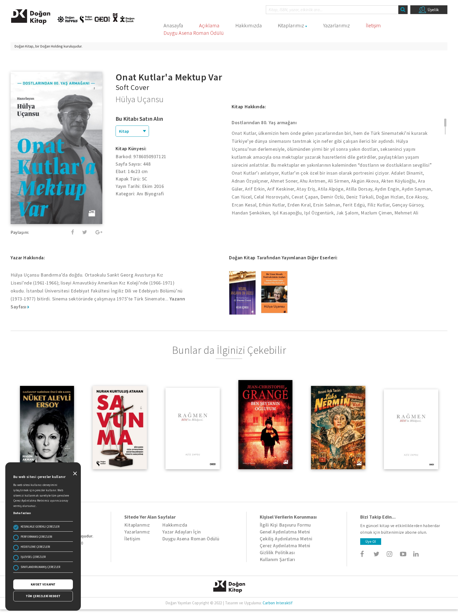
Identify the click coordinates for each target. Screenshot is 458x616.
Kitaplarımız (291, 25)
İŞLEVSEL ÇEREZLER (33, 557)
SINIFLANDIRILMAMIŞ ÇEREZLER (40, 567)
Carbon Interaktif (278, 602)
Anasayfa (173, 25)
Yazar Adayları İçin (181, 532)
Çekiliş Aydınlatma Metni (286, 539)
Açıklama (209, 25)
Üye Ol (370, 541)
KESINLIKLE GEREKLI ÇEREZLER (40, 526)
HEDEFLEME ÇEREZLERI (35, 547)
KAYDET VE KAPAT (43, 584)
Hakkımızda (248, 25)
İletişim (373, 25)
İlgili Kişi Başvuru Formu (285, 525)
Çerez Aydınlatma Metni (285, 545)
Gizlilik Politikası (277, 552)
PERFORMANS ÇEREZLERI (36, 537)
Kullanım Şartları (277, 559)
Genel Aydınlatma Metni (285, 532)
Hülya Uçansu (140, 99)
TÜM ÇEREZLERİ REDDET (43, 596)
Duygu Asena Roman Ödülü (194, 32)
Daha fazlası (22, 513)
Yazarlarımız (336, 25)
